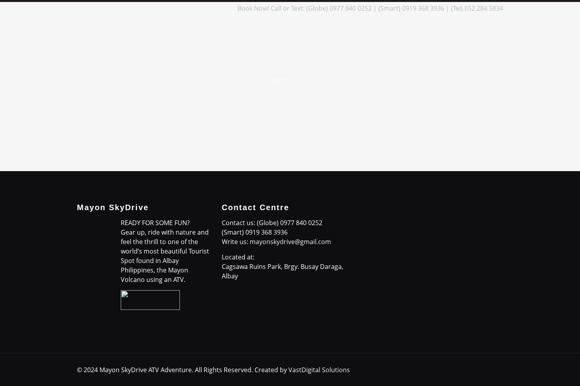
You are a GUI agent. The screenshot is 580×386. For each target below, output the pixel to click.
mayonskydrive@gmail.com (290, 241)
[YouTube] (204, 8)
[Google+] (183, 8)
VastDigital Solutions (319, 369)
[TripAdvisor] (225, 8)
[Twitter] (193, 8)
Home (281, 79)
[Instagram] (215, 8)
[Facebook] (172, 8)
